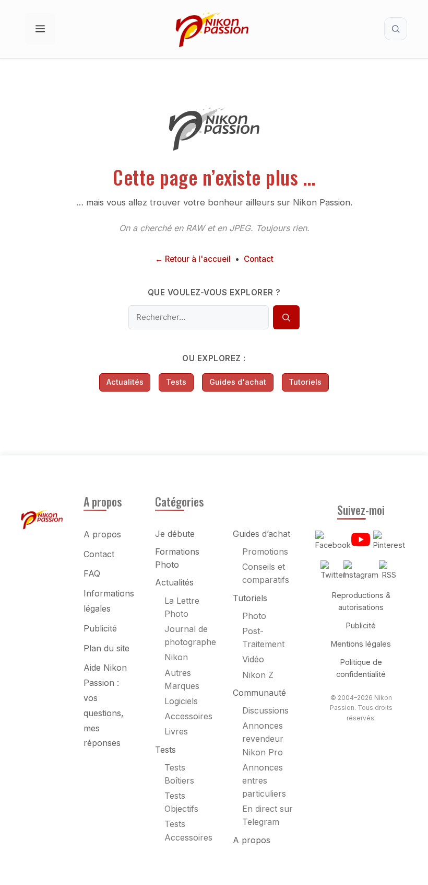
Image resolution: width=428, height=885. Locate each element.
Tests (176, 381)
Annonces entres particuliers (264, 780)
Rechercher (395, 28)
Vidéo (253, 659)
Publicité (100, 628)
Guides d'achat (237, 381)
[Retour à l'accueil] (214, 147)
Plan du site (106, 648)
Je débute (175, 533)
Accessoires (188, 716)
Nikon (176, 657)
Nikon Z (258, 675)
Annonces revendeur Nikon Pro (262, 738)
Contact (259, 259)
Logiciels (181, 701)
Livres (176, 731)
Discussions (265, 710)
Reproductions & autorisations (361, 601)
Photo (254, 616)
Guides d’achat (261, 533)
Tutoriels (305, 381)
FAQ (92, 573)
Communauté (259, 692)
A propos (102, 534)
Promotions (265, 551)
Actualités (125, 381)
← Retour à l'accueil (193, 259)
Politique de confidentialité (361, 668)
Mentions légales (361, 643)
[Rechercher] (286, 317)
